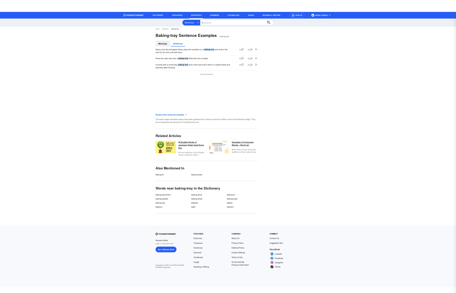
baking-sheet (196, 198)
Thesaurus (198, 243)
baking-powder (162, 198)
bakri (193, 206)
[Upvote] (242, 49)
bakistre (194, 202)
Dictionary (198, 238)
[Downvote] (250, 49)
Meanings (162, 43)
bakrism (230, 206)
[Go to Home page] (134, 15)
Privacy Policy (238, 243)
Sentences (189, 22)
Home (157, 29)
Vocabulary (198, 257)
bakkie (230, 202)
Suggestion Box (276, 243)
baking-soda (232, 198)
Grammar (197, 252)
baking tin (160, 174)
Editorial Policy (238, 247)
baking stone (196, 194)
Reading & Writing (201, 266)
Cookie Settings (238, 252)
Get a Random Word (166, 249)
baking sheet (196, 174)
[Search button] (269, 22)
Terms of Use (237, 257)
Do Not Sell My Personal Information (240, 263)
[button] (297, 15)
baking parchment (163, 194)
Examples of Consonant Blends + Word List (243, 143)
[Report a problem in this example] (256, 49)
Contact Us (274, 238)
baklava (159, 206)
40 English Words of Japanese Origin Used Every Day (191, 145)
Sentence (165, 29)
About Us (235, 238)
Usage (196, 262)
